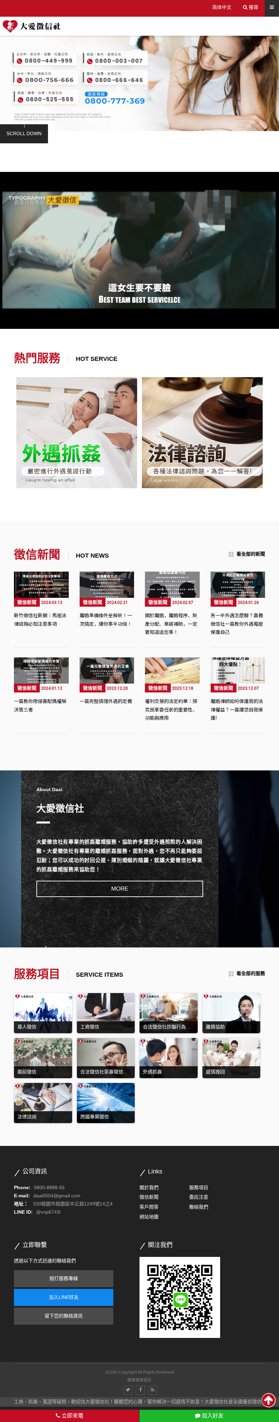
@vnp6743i (48, 1212)
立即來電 (71, 1416)
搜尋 (252, 7)
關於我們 (149, 1187)
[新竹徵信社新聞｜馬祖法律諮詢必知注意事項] (41, 585)
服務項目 (198, 1187)
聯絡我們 (198, 1207)
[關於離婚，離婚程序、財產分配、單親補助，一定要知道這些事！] (172, 585)
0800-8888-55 (49, 1187)
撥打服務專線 (63, 1278)
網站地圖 (149, 1216)
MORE (119, 888)
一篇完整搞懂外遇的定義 (106, 701)
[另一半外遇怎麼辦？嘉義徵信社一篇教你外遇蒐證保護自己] (238, 585)
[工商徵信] (202, 433)
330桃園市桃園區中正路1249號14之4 (73, 1204)
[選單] (272, 7)
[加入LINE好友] (180, 1297)
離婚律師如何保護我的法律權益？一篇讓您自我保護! (237, 709)
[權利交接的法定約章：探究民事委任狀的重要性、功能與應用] (172, 670)
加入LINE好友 (64, 1297)
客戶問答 (149, 1207)
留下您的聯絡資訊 (64, 1316)
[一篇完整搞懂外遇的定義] (107, 670)
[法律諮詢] (77, 433)
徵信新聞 (26, 602)
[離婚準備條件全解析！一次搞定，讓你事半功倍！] (107, 585)
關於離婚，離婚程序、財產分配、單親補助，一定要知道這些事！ (171, 624)
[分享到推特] (128, 1390)
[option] (139, 80)
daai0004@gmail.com (56, 1195)
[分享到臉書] (140, 1390)
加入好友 (212, 1416)
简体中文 (221, 7)
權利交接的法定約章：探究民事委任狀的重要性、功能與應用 (171, 709)
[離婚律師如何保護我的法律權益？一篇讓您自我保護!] (238, 670)
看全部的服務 (250, 973)
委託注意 (198, 1197)
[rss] (152, 1390)
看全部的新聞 (250, 554)
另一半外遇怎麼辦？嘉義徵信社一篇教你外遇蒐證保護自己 (237, 624)
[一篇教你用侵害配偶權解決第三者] (41, 670)
